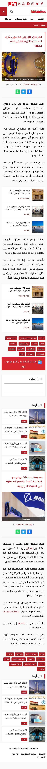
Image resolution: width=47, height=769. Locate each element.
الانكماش (30, 348)
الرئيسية (43, 25)
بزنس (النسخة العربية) (31, 84)
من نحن (15, 754)
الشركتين (19, 654)
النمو (42, 343)
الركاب (7, 659)
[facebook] (29, 91)
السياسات (40, 354)
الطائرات (30, 659)
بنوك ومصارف (21, 19)
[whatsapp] (17, 91)
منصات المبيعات (11, 611)
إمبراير (29, 548)
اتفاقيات (41, 669)
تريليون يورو (24, 343)
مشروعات (40, 659)
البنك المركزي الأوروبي (28, 338)
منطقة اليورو (11, 338)
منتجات (41, 664)
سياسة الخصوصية (28, 754)
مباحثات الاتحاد (31, 654)
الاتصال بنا (41, 757)
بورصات (8, 19)
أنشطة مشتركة (30, 664)
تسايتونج (41, 348)
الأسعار (21, 348)
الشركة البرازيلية (15, 664)
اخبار (32, 19)
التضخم (11, 348)
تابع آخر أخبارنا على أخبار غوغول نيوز (21, 364)
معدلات (13, 343)
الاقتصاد (30, 354)
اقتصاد (41, 19)
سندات (41, 338)
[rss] (19, 3)
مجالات (9, 654)
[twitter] (23, 91)
